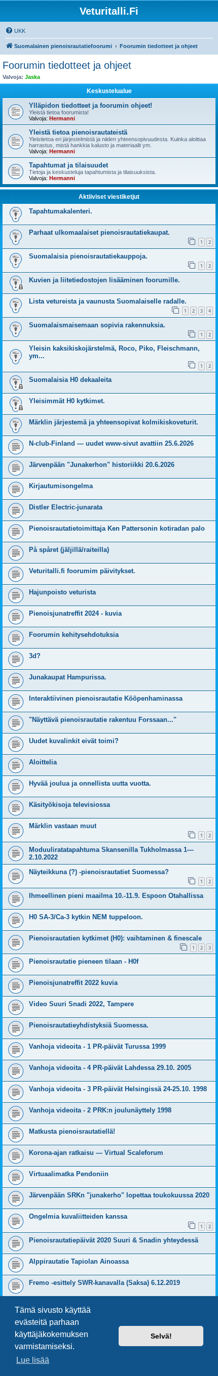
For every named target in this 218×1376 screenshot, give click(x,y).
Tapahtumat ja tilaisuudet (68, 165)
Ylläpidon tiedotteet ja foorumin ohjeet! (90, 105)
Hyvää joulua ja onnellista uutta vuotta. (90, 783)
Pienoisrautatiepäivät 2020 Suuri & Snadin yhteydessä (113, 1240)
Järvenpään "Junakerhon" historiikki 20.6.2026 (101, 464)
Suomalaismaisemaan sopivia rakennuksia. (97, 325)
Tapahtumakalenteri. (60, 211)
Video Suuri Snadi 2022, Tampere (81, 1004)
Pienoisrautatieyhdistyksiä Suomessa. (89, 1025)
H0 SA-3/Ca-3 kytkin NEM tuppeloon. (86, 917)
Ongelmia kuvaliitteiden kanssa (78, 1216)
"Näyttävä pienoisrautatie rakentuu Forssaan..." (102, 719)
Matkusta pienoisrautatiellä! (72, 1131)
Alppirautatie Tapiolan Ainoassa (79, 1261)
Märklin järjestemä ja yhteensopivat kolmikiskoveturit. (113, 422)
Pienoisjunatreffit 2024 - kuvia (75, 613)
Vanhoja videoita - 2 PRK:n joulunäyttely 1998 (100, 1110)
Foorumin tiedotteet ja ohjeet (67, 65)
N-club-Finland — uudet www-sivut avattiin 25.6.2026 (111, 443)
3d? (35, 656)
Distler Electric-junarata (65, 507)
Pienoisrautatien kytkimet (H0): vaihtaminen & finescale (115, 938)
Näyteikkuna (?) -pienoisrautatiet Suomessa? (99, 872)
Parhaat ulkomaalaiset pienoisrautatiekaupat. (99, 232)
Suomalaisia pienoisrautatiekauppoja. (88, 256)
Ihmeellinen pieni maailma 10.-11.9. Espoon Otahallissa (116, 895)
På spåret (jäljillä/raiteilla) (69, 549)
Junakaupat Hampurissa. (67, 677)
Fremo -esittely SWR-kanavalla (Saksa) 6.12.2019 (104, 1282)
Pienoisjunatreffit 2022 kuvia (73, 982)
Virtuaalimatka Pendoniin (68, 1174)
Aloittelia (43, 762)
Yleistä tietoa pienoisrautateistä (78, 132)
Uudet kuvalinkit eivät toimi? (74, 741)
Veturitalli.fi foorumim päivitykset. (82, 571)
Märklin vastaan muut (62, 826)
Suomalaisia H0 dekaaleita (70, 379)
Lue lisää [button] (32, 1360)
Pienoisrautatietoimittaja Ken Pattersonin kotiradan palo (117, 528)
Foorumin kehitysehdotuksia (74, 634)
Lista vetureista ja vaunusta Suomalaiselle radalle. (108, 301)
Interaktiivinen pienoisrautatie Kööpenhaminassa (106, 698)
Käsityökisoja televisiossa (69, 804)
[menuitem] (15, 31)
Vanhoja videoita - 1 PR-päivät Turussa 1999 (97, 1046)
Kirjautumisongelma (61, 486)
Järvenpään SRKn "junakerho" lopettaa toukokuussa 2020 (119, 1195)
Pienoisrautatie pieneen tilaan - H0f (83, 961)
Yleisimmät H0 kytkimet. (67, 401)
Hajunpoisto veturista (62, 592)
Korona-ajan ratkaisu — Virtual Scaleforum (96, 1152)
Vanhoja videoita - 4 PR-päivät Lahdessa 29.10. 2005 (110, 1067)
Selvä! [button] (161, 1336)
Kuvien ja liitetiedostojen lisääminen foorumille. (104, 280)
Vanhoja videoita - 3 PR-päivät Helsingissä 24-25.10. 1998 (118, 1089)
